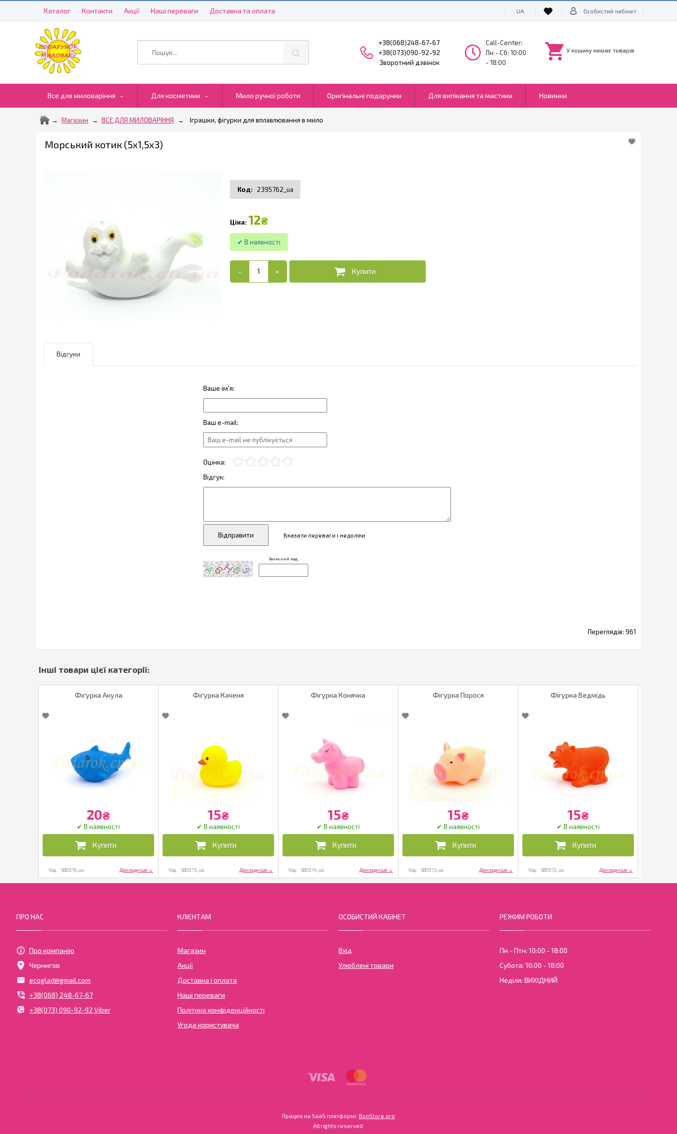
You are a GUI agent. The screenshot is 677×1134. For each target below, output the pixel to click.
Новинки (553, 95)
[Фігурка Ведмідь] (578, 760)
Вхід (345, 950)
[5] (288, 462)
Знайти (295, 52)
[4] (275, 462)
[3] (263, 462)
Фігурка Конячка (338, 695)
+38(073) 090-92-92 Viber (70, 1010)
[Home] (45, 120)
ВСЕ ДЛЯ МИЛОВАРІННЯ (138, 120)
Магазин (74, 120)
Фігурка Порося (458, 695)
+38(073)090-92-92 (409, 53)
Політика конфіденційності (221, 1010)
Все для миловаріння (81, 95)
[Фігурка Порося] (458, 760)
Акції (131, 10)
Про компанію (51, 950)
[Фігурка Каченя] (218, 760)
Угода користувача (208, 1024)
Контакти (97, 10)
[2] (250, 462)
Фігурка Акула (98, 695)
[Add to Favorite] (632, 141)
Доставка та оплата (242, 10)
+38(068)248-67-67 (409, 43)
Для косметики (175, 95)
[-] (239, 271)
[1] (238, 462)
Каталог (57, 10)
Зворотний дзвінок (410, 62)
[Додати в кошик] (357, 271)
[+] (277, 271)
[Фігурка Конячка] (338, 760)
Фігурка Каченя (218, 695)
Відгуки (68, 354)
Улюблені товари (366, 965)
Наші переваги (174, 10)
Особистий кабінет (609, 10)
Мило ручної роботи (268, 95)
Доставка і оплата (207, 980)
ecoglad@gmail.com (60, 980)
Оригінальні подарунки (364, 95)
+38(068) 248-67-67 (61, 995)
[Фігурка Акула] (98, 760)
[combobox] (222, 52)
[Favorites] (549, 11)
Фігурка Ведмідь (578, 695)
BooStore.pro (377, 1115)
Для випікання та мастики (470, 95)
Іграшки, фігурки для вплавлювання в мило (256, 120)
